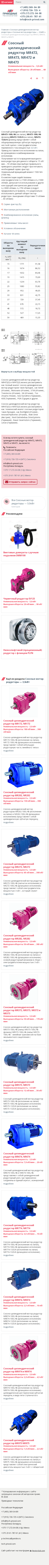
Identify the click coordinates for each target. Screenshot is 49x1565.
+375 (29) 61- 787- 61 (30, 16)
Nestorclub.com (38, 1551)
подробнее (8, 750)
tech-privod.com (8, 1544)
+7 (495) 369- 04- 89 (30, 7)
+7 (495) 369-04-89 (11, 454)
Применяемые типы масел (16, 223)
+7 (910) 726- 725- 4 (30, 10)
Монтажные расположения (16, 209)
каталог (8, 2)
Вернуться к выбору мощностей (18, 371)
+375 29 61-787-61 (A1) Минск (17, 475)
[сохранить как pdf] (43, 78)
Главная (4, 29)
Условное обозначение (15, 228)
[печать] (37, 78)
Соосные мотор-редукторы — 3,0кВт (28, 32)
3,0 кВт (34, 147)
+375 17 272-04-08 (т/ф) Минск (17, 470)
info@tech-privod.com (32, 19)
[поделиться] (31, 78)
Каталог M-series (12, 233)
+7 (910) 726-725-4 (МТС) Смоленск (19, 459)
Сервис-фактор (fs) (12, 204)
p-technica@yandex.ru (11, 1538)
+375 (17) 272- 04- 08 (30, 13)
